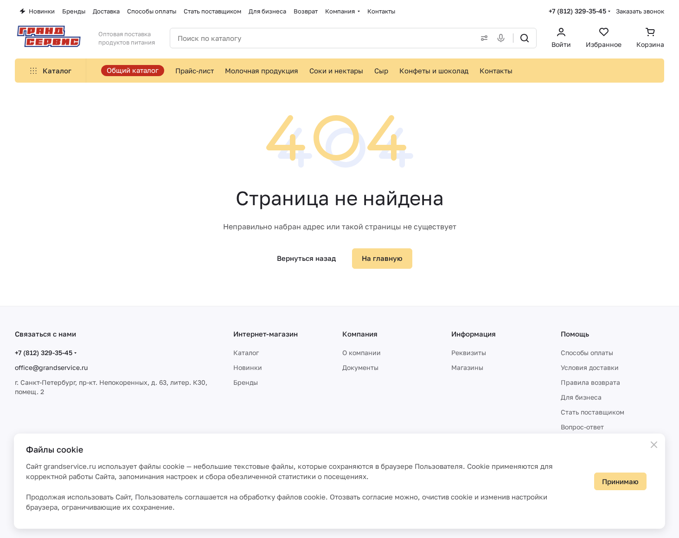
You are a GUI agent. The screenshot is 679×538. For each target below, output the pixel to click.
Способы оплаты (587, 353)
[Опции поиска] (482, 38)
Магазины (467, 367)
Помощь (575, 334)
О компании (361, 353)
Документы (360, 367)
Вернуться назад (306, 258)
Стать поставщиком (592, 412)
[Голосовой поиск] (503, 38)
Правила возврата (590, 382)
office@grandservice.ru (51, 367)
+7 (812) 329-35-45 (577, 11)
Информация (473, 334)
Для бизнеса (581, 397)
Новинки (247, 367)
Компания (360, 334)
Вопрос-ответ (582, 427)
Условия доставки (590, 367)
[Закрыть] (654, 444)
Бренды (245, 382)
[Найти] (524, 38)
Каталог (246, 353)
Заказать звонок (640, 11)
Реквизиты (468, 353)
